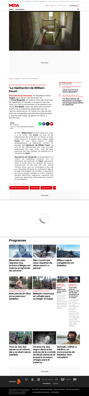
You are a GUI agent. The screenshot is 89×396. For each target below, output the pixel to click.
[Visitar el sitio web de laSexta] (32, 379)
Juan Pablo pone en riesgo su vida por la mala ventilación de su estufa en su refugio (74, 292)
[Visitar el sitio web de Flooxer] (56, 383)
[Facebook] (11, 125)
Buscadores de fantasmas (20, 96)
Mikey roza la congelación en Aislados (65, 263)
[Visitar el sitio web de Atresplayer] (47, 383)
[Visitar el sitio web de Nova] (44, 379)
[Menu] (78, 9)
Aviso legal (35, 389)
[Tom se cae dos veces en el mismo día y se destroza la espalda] (20, 338)
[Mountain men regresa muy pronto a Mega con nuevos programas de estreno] (20, 251)
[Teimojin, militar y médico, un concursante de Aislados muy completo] (68, 338)
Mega (11, 78)
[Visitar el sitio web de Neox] (38, 379)
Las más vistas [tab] (65, 82)
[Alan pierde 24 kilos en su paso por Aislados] (20, 283)
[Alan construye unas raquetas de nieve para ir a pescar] (44, 251)
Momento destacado (41, 291)
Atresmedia (34, 187)
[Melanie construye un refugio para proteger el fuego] (44, 283)
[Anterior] (10, 1)
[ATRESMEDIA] (15, 381)
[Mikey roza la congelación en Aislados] (68, 251)
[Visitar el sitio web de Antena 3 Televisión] (26, 379)
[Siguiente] (78, 1)
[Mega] (20, 5)
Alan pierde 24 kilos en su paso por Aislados (20, 296)
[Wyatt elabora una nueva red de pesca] (62, 279)
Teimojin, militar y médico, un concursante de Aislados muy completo (67, 352)
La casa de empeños (74, 1)
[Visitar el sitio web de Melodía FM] (74, 379)
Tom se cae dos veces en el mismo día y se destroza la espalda (20, 351)
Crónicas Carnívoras (53, 1)
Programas (19, 9)
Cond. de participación (72, 389)
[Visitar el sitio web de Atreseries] (56, 379)
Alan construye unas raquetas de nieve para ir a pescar (42, 264)
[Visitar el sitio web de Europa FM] (68, 379)
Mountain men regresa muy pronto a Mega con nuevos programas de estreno (20, 265)
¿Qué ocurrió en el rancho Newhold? (70, 91)
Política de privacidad (46, 389)
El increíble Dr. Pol (16, 1)
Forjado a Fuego (43, 1)
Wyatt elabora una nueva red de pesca (61, 290)
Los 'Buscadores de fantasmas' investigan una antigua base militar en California (72, 102)
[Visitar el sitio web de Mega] (50, 379)
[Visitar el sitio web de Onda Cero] (62, 379)
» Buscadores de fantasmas (29, 78)
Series (11, 9)
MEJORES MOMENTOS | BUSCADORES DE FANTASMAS (73, 96)
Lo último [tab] (77, 82)
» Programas (17, 78)
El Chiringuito (35, 1)
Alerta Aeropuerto (26, 1)
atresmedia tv (46, 187)
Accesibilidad (55, 392)
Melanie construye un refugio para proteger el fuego (43, 296)
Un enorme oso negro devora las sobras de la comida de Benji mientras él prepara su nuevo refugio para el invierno (44, 355)
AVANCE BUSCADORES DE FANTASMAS (71, 87)
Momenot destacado (17, 291)
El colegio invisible (63, 1)
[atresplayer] (74, 5)
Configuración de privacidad (41, 392)
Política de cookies (59, 389)
